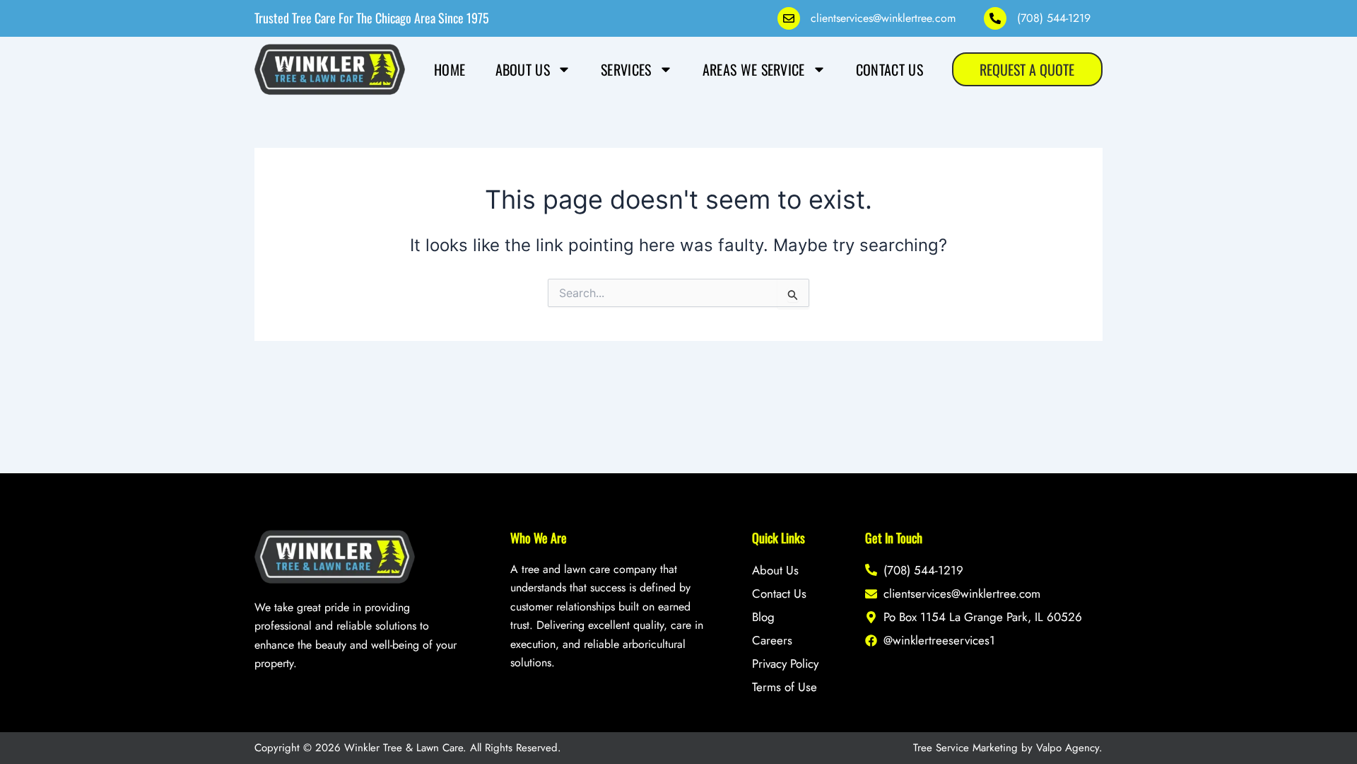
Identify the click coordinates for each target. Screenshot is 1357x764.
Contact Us (889, 69)
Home (449, 69)
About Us (522, 69)
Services (626, 69)
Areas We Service (754, 69)
